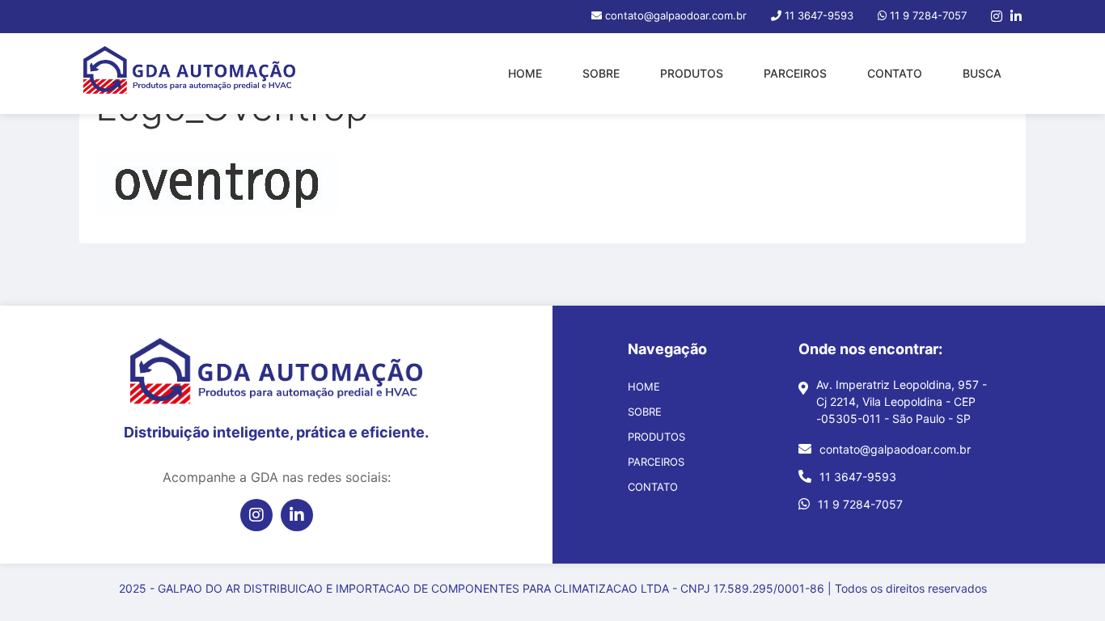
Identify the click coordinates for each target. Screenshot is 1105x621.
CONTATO (894, 73)
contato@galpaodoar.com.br (895, 449)
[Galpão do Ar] (189, 74)
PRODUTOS (691, 73)
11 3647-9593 (857, 477)
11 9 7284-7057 (860, 504)
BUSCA (982, 73)
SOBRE (601, 73)
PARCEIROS (795, 73)
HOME (525, 73)
